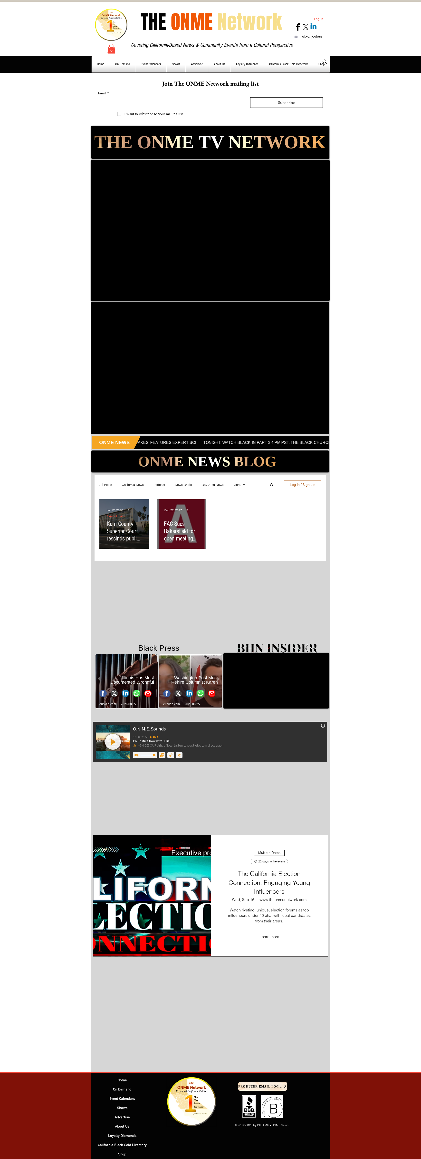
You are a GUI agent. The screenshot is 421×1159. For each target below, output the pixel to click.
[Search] (325, 62)
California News (133, 485)
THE (211, 22)
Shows (122, 1108)
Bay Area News (213, 485)
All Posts (105, 485)
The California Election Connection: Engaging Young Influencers (269, 882)
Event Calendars (122, 1099)
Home (122, 1080)
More (236, 485)
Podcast (159, 485)
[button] (111, 49)
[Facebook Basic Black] (298, 27)
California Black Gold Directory (122, 1145)
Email (103, 93)
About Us (122, 1126)
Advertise (122, 1117)
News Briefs (183, 485)
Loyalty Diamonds (122, 1136)
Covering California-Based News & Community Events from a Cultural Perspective (212, 45)
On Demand (122, 1089)
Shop (122, 1154)
